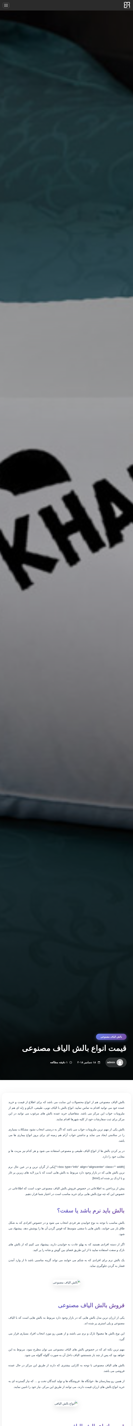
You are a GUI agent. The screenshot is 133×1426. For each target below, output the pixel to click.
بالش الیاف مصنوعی (111, 1036)
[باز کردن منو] (6, 5)
